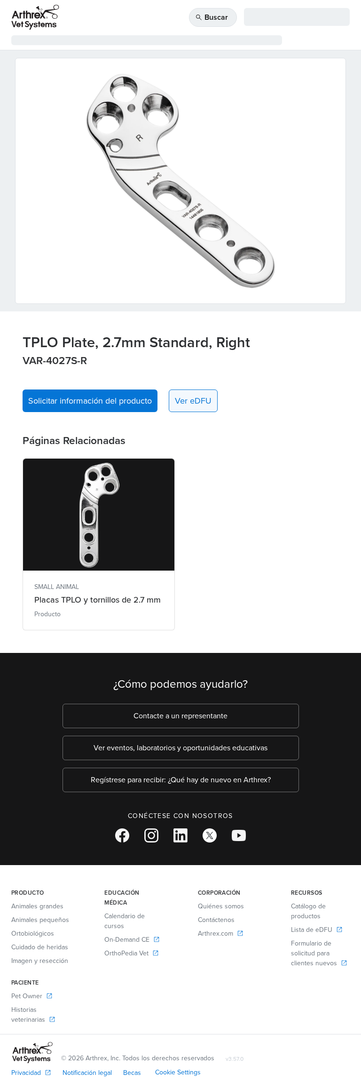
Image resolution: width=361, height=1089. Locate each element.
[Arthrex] (35, 17)
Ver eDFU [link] (193, 401)
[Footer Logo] (32, 1052)
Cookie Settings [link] (178, 1072)
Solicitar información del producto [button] (90, 401)
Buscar (211, 17)
